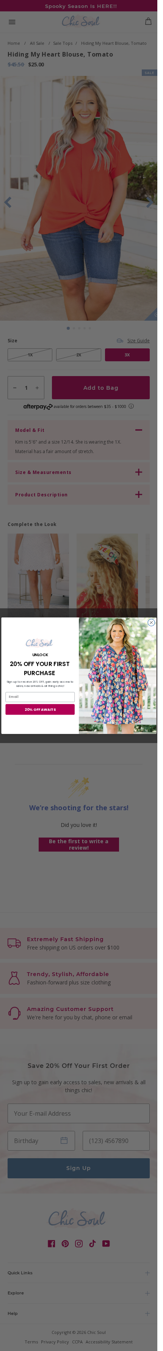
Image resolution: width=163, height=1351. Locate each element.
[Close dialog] (150, 622)
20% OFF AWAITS (40, 709)
